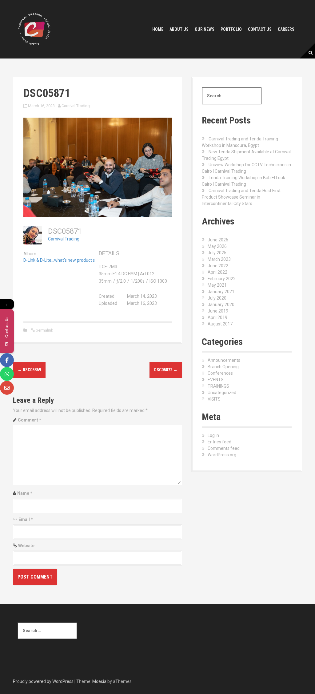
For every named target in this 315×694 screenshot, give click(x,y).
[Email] (7, 388)
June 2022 (218, 265)
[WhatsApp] (7, 374)
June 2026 (218, 239)
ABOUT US (179, 29)
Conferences (220, 373)
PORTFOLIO (231, 29)
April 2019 (217, 317)
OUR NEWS (204, 29)
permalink (44, 330)
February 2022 (222, 278)
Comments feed (224, 448)
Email (25, 519)
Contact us (260, 29)
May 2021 (217, 285)
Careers (286, 29)
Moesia (99, 681)
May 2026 (217, 246)
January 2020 (221, 304)
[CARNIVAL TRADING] (34, 28)
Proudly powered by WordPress (43, 681)
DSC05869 (29, 369)
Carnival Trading (76, 105)
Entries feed (219, 441)
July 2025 (217, 252)
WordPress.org (222, 454)
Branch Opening (223, 366)
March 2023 (219, 259)
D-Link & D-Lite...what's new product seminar (66, 260)
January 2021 (221, 291)
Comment (29, 420)
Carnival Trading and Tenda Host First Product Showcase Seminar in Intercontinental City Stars (241, 197)
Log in (213, 435)
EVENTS (216, 379)
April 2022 (217, 272)
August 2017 (220, 323)
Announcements (224, 360)
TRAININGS (218, 386)
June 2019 (218, 311)
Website (26, 545)
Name (24, 493)
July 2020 (217, 298)
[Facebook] (7, 360)
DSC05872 (165, 369)
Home (157, 29)
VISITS (214, 399)
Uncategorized (222, 392)
